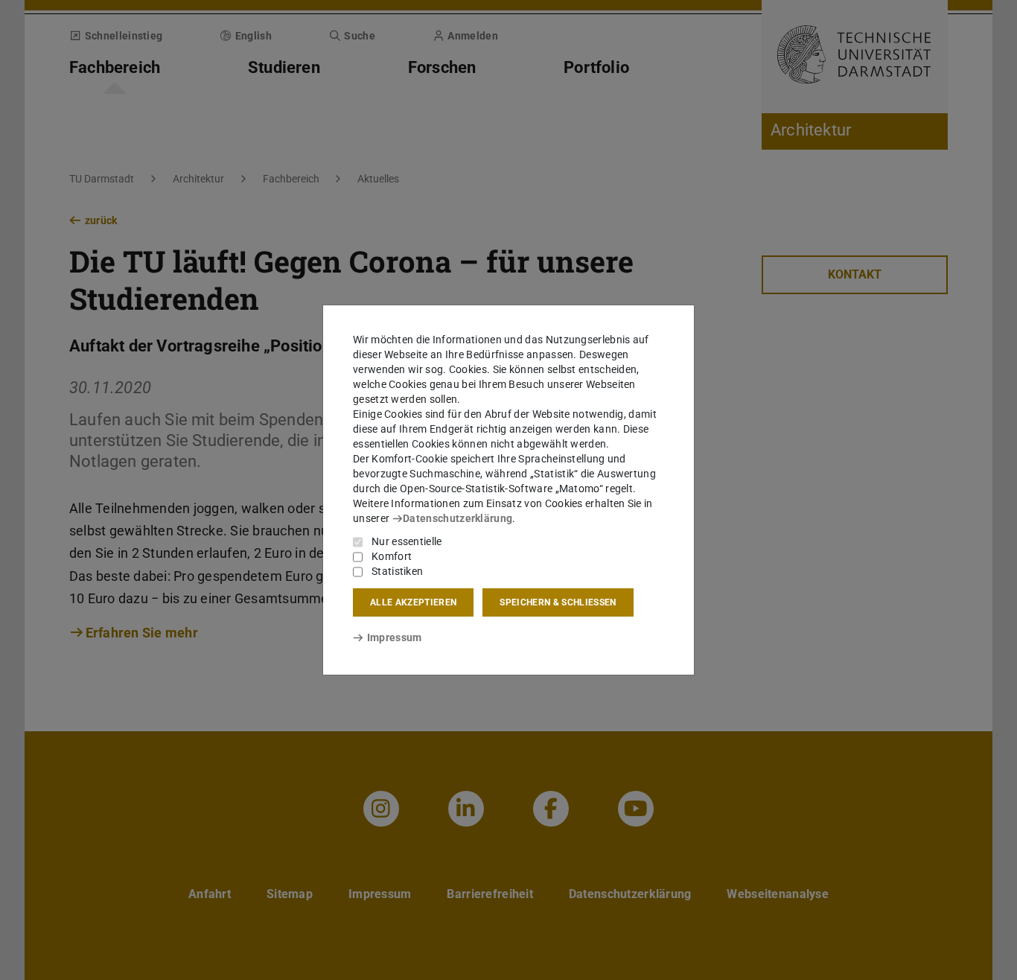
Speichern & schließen (558, 602)
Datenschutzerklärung (457, 518)
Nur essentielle (407, 541)
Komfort (392, 556)
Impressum (394, 637)
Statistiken (397, 571)
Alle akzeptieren (413, 602)
